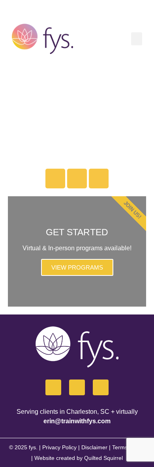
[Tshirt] (99, 178)
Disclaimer (94, 447)
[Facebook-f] (53, 387)
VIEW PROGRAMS (77, 267)
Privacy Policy (59, 447)
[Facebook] (55, 178)
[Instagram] (77, 178)
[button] (136, 38)
